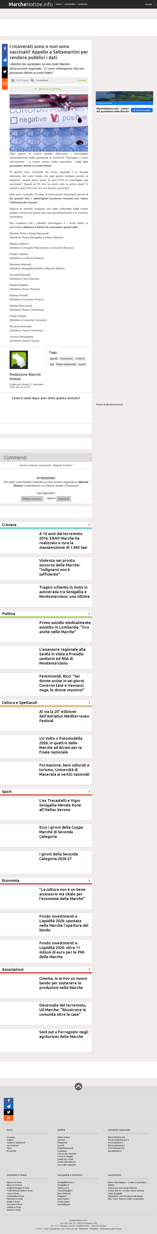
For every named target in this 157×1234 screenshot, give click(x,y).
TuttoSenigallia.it (64, 1190)
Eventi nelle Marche (66, 1162)
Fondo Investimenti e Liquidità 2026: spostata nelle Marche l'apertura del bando (63, 923)
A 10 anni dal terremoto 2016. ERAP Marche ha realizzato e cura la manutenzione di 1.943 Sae (63, 540)
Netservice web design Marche (122, 1188)
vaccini (82, 364)
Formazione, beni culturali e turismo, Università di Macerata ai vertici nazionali (64, 769)
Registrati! (63, 499)
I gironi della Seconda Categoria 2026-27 (58, 856)
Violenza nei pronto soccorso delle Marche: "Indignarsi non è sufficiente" (59, 567)
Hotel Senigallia (115, 1193)
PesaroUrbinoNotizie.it (118, 1140)
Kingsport (61, 1196)
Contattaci (62, 1151)
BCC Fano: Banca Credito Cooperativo (126, 1199)
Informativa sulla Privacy (110, 1229)
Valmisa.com (63, 1188)
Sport (9, 1148)
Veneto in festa (13, 1210)
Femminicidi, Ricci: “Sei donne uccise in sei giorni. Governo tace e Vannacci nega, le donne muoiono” (62, 683)
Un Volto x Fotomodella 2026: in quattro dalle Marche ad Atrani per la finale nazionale (60, 745)
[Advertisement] (124, 64)
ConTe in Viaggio (65, 1156)
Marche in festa (14, 1182)
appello (54, 358)
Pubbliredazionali (65, 1148)
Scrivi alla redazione (66, 1165)
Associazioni (13, 1145)
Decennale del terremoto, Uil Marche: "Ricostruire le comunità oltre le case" (62, 1010)
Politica (10, 1140)
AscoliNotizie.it (114, 1151)
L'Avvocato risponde (66, 1154)
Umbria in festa (14, 1207)
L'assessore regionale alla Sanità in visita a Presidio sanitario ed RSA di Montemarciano (62, 656)
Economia (11, 1151)
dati (52, 364)
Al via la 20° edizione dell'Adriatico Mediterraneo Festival (64, 716)
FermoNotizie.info (116, 1148)
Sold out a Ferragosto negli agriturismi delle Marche (63, 1034)
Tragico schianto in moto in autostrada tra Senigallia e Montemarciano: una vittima (64, 592)
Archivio (61, 1140)
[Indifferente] (43, 409)
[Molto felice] (78, 409)
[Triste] (25, 409)
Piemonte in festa (15, 1199)
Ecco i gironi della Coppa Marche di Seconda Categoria (61, 832)
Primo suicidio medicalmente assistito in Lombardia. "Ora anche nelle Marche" (65, 627)
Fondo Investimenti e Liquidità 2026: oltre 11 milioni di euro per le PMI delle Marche (61, 950)
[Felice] (60, 409)
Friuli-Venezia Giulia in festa (19, 1190)
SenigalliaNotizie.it (65, 1182)
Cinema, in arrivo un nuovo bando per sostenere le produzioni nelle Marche (63, 983)
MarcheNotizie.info (116, 1137)
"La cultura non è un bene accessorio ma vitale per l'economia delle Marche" (62, 894)
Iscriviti (60, 1145)
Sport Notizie (63, 1199)
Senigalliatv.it (63, 1185)
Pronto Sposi (63, 1202)
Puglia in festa (13, 1202)
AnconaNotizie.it (115, 1142)
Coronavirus (66, 358)
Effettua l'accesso (32, 499)
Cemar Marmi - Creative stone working (126, 1190)
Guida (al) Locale (65, 1159)
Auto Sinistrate (64, 1193)
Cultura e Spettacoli (16, 1142)
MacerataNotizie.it (116, 1145)
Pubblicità (94, 1229)
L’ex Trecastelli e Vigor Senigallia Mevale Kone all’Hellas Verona (60, 805)
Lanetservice (54, 1229)
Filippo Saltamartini (66, 364)
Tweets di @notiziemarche (109, 404)
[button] (149, 4)
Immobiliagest (63, 1204)
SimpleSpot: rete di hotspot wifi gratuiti (125, 1196)
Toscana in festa (14, 1204)
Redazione (62, 1142)
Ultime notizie (63, 1137)
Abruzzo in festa (14, 1185)
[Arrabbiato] (8, 409)
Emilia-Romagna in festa (18, 1188)
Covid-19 (80, 358)
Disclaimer (83, 1229)
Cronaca (82, 80)
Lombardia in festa (15, 1196)
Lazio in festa (13, 1193)
